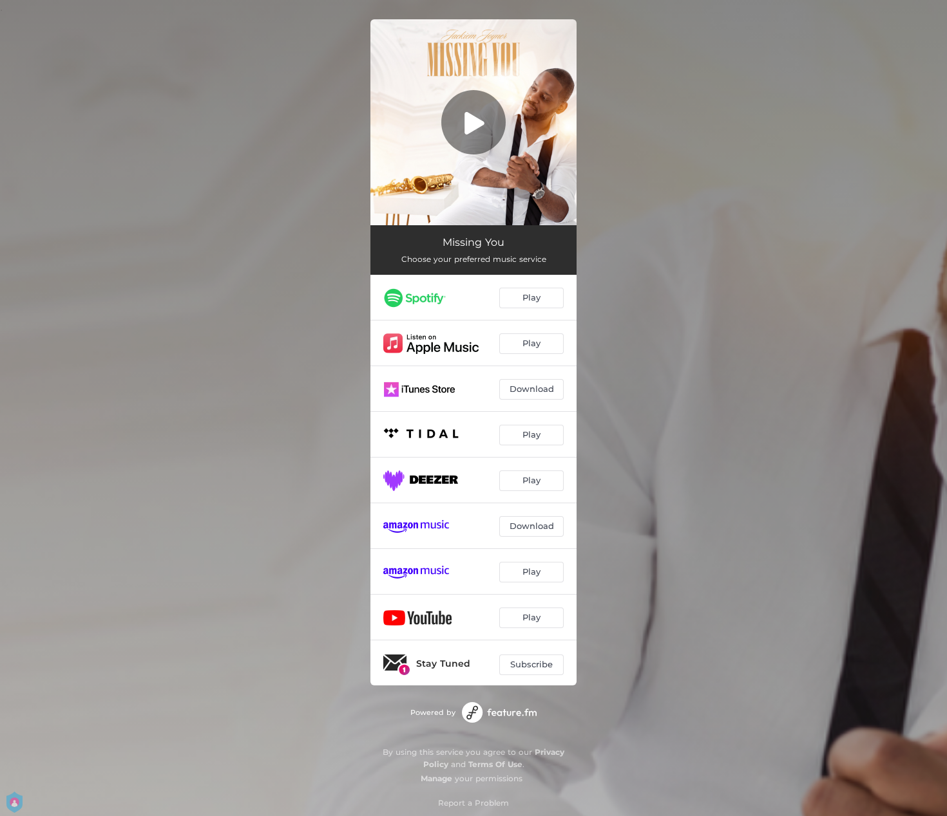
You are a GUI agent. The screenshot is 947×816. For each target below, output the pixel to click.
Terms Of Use (495, 764)
